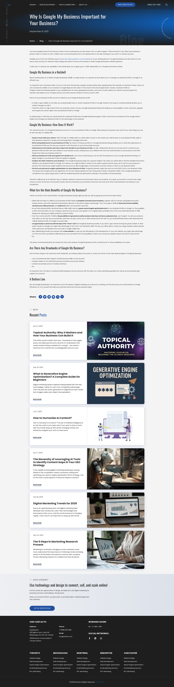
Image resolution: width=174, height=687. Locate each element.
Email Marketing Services (38, 668)
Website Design (35, 658)
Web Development (36, 661)
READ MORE (37, 355)
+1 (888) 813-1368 (65, 630)
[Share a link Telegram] (58, 297)
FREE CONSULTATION (125, 5)
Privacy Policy (99, 682)
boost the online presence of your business (75, 59)
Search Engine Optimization (39, 665)
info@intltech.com (65, 637)
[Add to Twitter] (45, 297)
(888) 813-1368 (154, 5)
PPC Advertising (35, 671)
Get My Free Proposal (42, 608)
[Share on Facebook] (41, 297)
